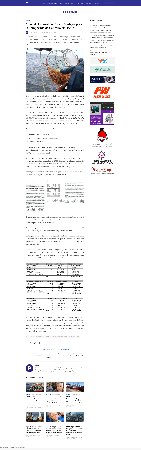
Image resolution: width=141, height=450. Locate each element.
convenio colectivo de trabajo (43, 336)
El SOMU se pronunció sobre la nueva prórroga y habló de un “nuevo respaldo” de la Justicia (54, 430)
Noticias (42, 3)
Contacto (97, 3)
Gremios (28, 20)
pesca (78, 336)
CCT (27, 336)
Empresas (80, 3)
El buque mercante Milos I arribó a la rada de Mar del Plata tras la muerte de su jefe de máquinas (101, 52)
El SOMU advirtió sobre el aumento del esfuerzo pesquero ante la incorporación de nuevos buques (34, 401)
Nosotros (89, 3)
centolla (32, 336)
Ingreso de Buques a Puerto (55, 3)
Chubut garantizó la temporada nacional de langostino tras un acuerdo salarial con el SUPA (74, 431)
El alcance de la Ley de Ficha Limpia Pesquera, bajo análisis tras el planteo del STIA (54, 400)
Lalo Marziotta (71, 437)
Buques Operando (70, 3)
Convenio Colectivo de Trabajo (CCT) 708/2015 (64, 336)
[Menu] (27, 3)
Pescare (33, 32)
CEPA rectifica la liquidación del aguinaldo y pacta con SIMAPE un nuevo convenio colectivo (75, 400)
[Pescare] (70, 12)
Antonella (70, 405)
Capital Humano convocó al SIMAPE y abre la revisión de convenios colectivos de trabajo (34, 430)
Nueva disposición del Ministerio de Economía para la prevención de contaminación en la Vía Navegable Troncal (70, 354)
